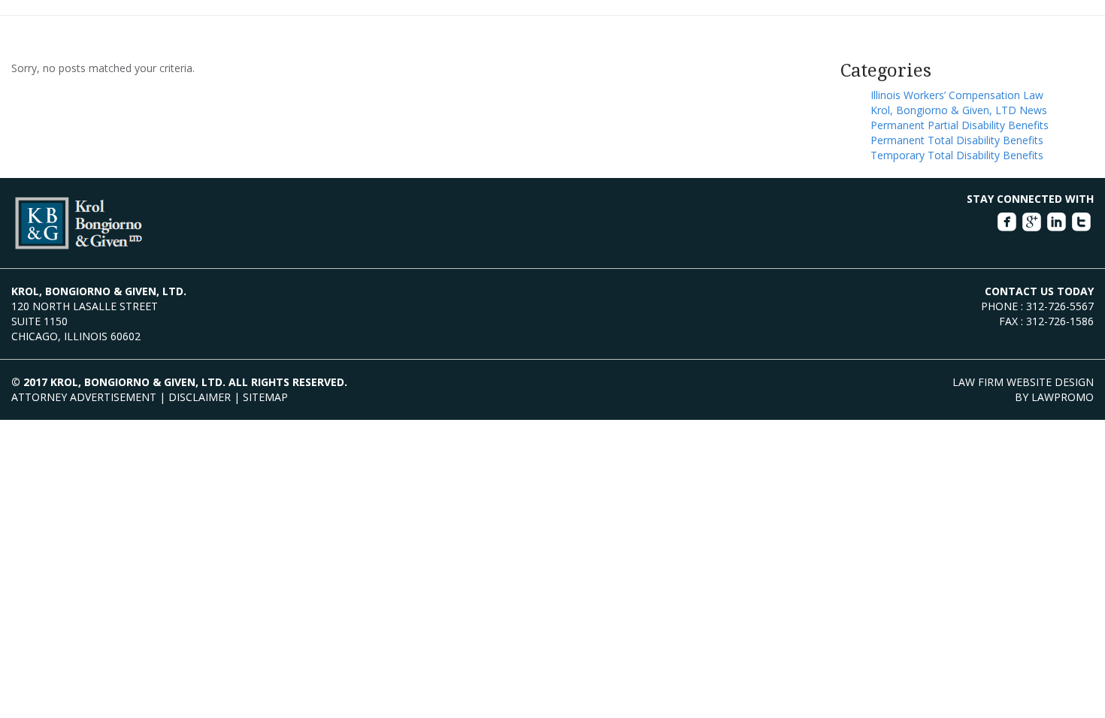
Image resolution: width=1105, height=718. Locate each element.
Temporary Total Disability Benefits (956, 155)
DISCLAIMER (199, 397)
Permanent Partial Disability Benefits (959, 125)
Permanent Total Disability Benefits (956, 140)
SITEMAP (265, 397)
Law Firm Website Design (1023, 382)
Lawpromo (1062, 397)
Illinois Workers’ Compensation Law (956, 95)
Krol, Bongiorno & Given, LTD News (958, 110)
